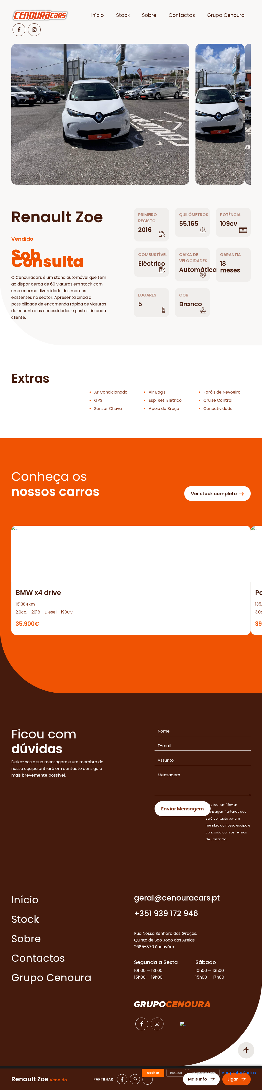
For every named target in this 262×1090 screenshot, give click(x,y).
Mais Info (198, 1079)
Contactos (182, 15)
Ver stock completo (214, 493)
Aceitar (153, 1073)
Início (97, 15)
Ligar (233, 1079)
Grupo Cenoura (226, 15)
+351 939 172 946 (166, 913)
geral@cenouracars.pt (177, 897)
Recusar (176, 1073)
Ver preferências (204, 1073)
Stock (123, 15)
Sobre (149, 15)
